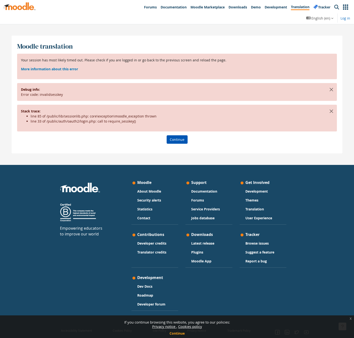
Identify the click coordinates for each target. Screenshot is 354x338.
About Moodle (149, 191)
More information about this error (49, 69)
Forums (197, 200)
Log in (345, 18)
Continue (177, 333)
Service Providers (205, 209)
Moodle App (201, 261)
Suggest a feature (259, 252)
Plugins (197, 252)
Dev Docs (144, 286)
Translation (254, 209)
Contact (143, 218)
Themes (251, 200)
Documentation (204, 191)
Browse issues (257, 243)
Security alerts (149, 200)
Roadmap (145, 295)
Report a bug (256, 261)
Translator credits (151, 252)
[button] (345, 7)
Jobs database (203, 218)
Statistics (144, 209)
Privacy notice (164, 326)
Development (256, 191)
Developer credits (151, 243)
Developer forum (151, 304)
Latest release (202, 243)
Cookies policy (190, 326)
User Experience (258, 218)
